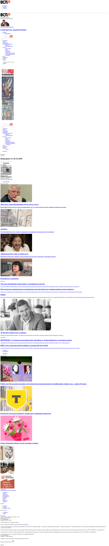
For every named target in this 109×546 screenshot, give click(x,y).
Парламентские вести (7, 43)
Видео (4, 58)
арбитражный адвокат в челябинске (8, 490)
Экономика (5, 42)
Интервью (5, 132)
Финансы (5, 350)
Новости (7, 45)
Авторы (4, 6)
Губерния (8, 50)
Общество (5, 40)
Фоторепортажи (9, 46)
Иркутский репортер (10, 53)
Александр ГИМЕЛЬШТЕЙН (7, 27)
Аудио (4, 59)
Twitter (4, 513)
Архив (4, 47)
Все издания (8, 48)
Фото (4, 56)
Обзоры (4, 501)
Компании (5, 57)
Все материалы (6, 181)
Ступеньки (8, 55)
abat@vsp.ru (5, 519)
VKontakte (5, 512)
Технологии (5, 351)
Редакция (5, 5)
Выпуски (5, 151)
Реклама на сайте (6, 508)
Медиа (4, 147)
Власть (4, 41)
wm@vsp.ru (25, 524)
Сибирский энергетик (10, 54)
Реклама (5, 8)
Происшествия (6, 495)
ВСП (7, 49)
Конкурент (8, 51)
